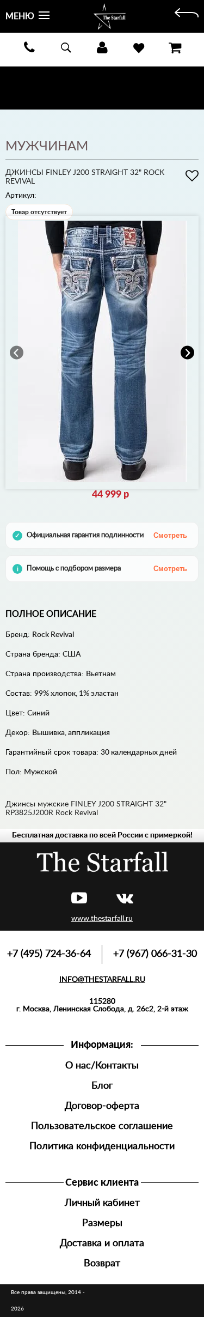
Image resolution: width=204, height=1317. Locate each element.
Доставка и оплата (102, 1243)
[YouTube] (79, 899)
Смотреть (170, 535)
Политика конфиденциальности (102, 1146)
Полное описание (50, 614)
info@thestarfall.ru (102, 980)
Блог (102, 1085)
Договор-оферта (102, 1105)
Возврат (102, 1263)
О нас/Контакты (102, 1065)
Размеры (102, 1223)
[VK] (124, 899)
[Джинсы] (187, 16)
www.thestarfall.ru (102, 918)
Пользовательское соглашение (102, 1126)
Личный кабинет (102, 1202)
